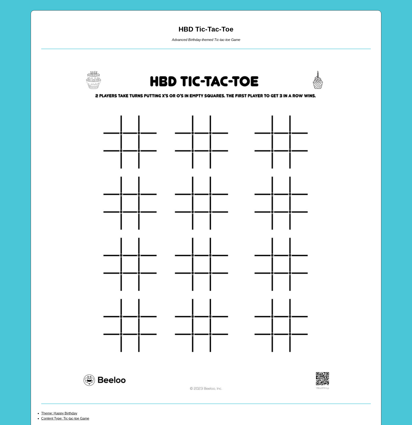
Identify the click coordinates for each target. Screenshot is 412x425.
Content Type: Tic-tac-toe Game (65, 418)
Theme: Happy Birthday (59, 413)
